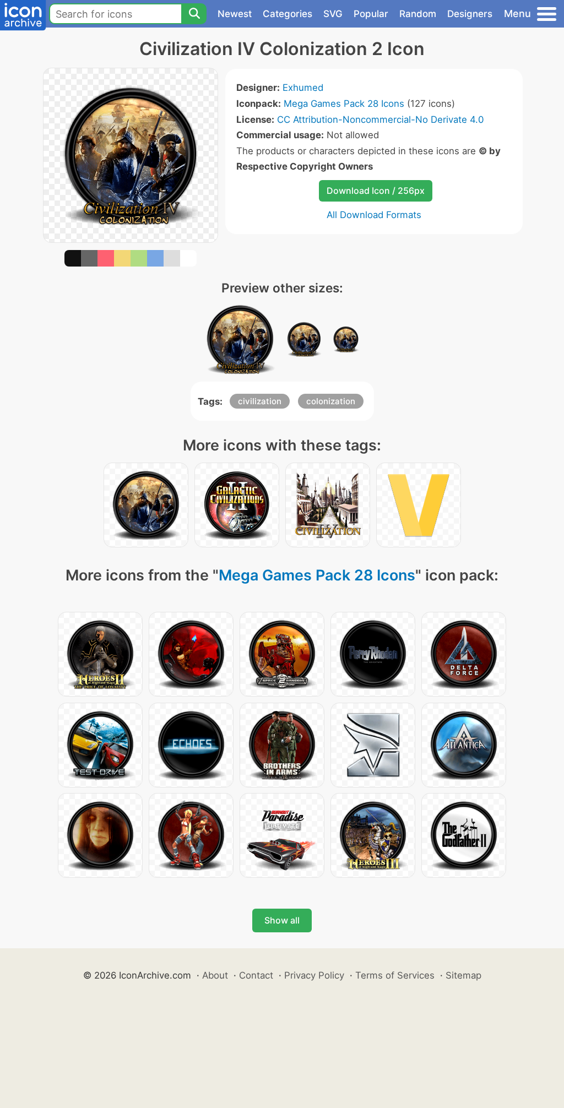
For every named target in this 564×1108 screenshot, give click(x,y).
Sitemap (463, 975)
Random (417, 13)
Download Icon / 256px (376, 190)
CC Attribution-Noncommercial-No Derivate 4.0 (380, 119)
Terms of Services (395, 975)
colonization (330, 401)
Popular (371, 13)
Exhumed (303, 87)
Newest (235, 13)
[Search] (194, 13)
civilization (259, 401)
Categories (287, 13)
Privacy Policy (314, 975)
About (215, 975)
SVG (333, 13)
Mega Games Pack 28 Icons (344, 103)
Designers (469, 13)
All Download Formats (374, 214)
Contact (256, 975)
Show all (282, 920)
